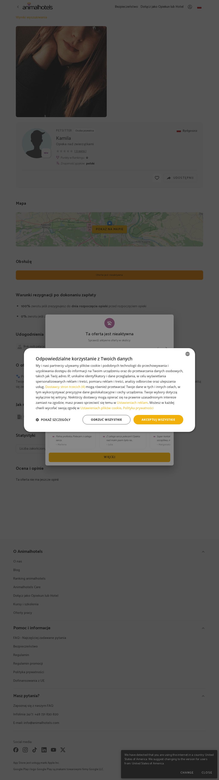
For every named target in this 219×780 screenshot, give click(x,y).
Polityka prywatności (138, 408)
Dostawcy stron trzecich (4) (65, 387)
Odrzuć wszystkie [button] (106, 420)
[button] (53, 419)
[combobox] (187, 354)
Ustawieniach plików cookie (100, 408)
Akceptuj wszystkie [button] (158, 420)
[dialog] (109, 390)
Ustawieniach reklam (132, 402)
